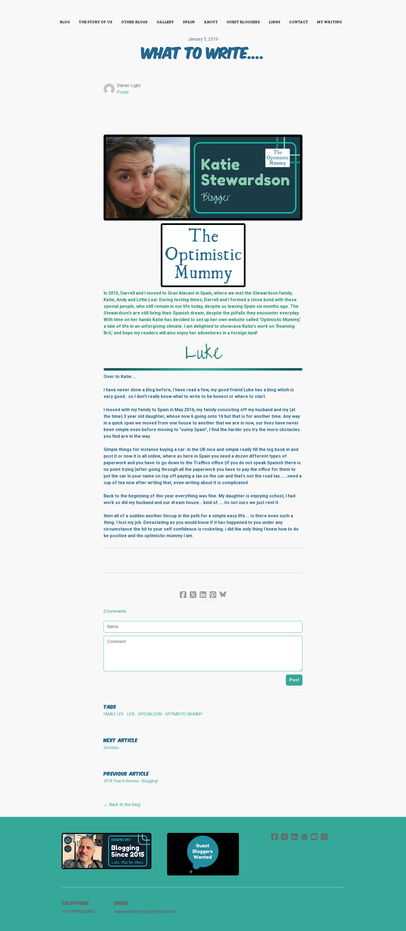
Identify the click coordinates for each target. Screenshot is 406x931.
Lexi (131, 714)
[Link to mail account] (304, 836)
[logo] (203, 9)
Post (294, 680)
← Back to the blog (122, 804)
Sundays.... (113, 747)
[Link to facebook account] (274, 836)
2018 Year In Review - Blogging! (131, 781)
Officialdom (150, 714)
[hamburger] (37, 8)
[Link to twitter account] (284, 836)
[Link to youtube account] (314, 836)
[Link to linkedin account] (294, 836)
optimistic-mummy (183, 714)
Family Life (114, 714)
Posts (123, 92)
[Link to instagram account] (324, 836)
